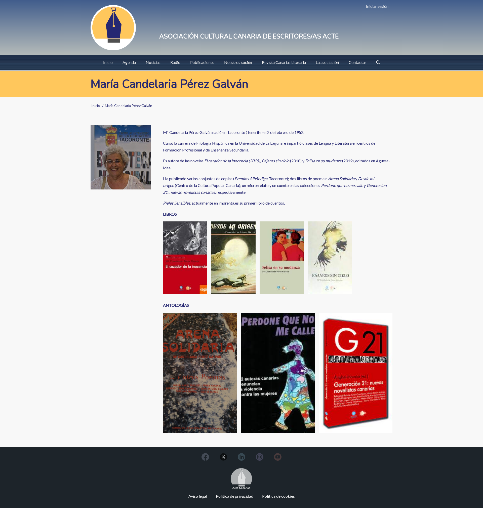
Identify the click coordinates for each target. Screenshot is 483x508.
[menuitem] (378, 62)
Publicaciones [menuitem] (202, 62)
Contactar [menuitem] (357, 62)
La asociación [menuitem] (327, 62)
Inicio (95, 105)
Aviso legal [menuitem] (197, 496)
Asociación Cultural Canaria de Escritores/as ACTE (249, 36)
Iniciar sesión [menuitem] (377, 6)
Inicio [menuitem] (108, 62)
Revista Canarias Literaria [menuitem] (284, 62)
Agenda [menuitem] (129, 62)
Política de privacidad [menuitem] (234, 496)
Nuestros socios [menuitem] (238, 62)
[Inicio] (113, 27)
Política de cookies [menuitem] (278, 496)
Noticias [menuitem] (153, 62)
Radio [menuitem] (175, 62)
